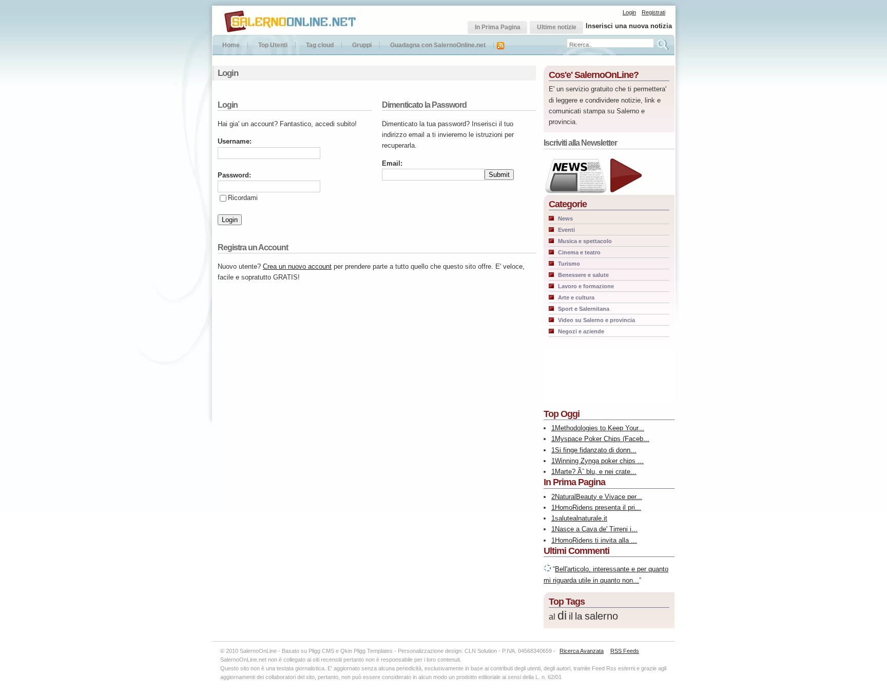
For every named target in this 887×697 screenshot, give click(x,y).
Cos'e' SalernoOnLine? (594, 75)
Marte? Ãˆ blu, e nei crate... (596, 471)
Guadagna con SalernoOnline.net (438, 45)
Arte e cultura (576, 297)
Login (629, 12)
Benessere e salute (583, 275)
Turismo (569, 264)
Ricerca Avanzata (582, 651)
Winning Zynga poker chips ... (599, 461)
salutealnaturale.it (581, 518)
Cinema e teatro (579, 252)
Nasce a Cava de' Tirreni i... (596, 529)
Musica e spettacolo (585, 241)
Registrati (653, 12)
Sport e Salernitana (583, 309)
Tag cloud (320, 45)
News (565, 218)
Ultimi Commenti (576, 551)
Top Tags (567, 601)
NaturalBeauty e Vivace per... (598, 497)
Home (231, 45)
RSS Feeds (624, 651)
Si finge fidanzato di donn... (596, 450)
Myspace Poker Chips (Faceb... (602, 439)
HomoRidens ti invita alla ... (596, 540)
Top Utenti (272, 45)
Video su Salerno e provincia (596, 320)
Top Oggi (562, 414)
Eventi (566, 230)
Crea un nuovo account (297, 266)
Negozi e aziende (581, 331)
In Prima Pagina (574, 482)
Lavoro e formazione (586, 286)
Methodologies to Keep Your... (599, 428)
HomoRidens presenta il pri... (598, 507)
